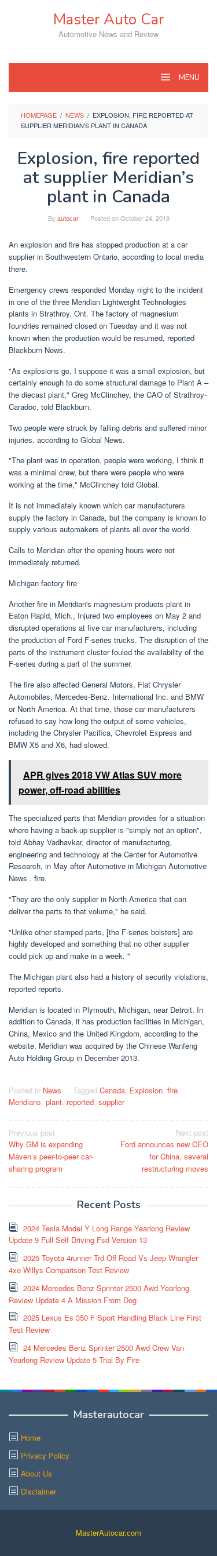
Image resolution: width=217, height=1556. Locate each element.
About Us (36, 1473)
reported (80, 1101)
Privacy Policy (45, 1455)
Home (31, 1437)
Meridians (25, 1101)
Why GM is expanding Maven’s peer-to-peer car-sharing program (51, 1150)
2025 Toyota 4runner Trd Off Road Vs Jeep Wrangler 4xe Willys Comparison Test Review (103, 1263)
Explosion (146, 1090)
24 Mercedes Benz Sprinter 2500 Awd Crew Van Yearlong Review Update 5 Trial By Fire (96, 1353)
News (52, 1090)
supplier (111, 1101)
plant (54, 1101)
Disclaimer (38, 1491)
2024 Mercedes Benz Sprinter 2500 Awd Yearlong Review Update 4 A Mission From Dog (99, 1294)
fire (172, 1090)
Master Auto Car (108, 19)
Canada (112, 1090)
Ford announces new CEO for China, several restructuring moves (164, 1150)
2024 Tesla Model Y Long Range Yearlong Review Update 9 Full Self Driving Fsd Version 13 (99, 1234)
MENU (188, 77)
